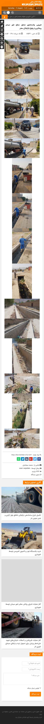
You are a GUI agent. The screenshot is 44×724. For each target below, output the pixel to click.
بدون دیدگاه (35, 474)
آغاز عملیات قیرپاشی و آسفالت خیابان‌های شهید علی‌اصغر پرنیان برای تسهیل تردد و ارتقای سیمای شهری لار (23, 643)
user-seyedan (24, 468)
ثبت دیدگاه (35, 694)
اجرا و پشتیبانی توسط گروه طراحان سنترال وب (28, 717)
